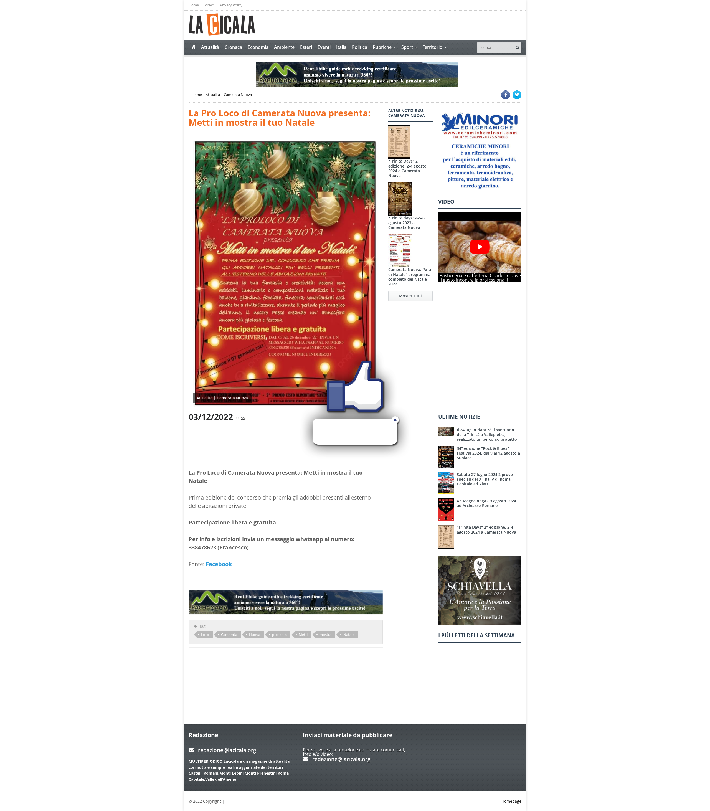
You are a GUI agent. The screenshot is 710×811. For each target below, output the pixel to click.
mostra (325, 634)
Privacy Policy (231, 5)
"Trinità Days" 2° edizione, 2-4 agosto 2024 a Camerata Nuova (407, 168)
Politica (359, 47)
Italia (341, 47)
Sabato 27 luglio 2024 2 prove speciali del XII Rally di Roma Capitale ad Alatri (485, 479)
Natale (348, 634)
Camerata (229, 634)
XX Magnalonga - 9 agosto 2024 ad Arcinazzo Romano (486, 503)
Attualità (210, 47)
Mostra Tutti (410, 295)
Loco (205, 634)
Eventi (324, 47)
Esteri (306, 47)
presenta (279, 634)
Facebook (219, 564)
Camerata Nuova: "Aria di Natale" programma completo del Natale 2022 (409, 277)
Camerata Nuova (238, 95)
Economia (258, 47)
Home (194, 5)
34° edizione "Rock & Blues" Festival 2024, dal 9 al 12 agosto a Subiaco (488, 453)
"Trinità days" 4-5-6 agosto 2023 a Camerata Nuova (406, 222)
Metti (303, 634)
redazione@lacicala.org (227, 750)
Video (209, 5)
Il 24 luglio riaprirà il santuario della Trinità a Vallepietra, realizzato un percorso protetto (487, 434)
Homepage (511, 801)
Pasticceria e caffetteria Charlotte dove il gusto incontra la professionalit (480, 277)
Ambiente (284, 47)
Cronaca (233, 47)
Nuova (254, 634)
